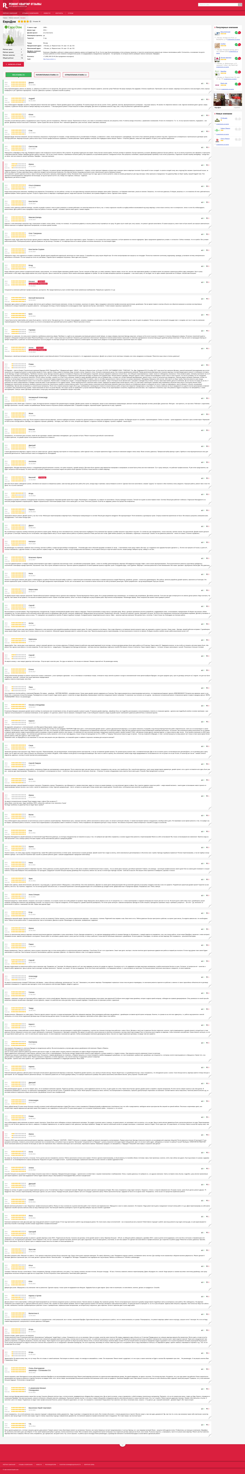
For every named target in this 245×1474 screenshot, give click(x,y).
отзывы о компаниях (30, 13)
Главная (5, 18)
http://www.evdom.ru (49, 59)
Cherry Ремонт (225, 138)
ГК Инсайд (224, 118)
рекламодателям (50, 1464)
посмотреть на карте (233, 39)
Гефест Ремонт (225, 128)
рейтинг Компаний (10, 13)
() (18, 74)
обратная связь (89, 1464)
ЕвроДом (223, 71)
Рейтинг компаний (14, 18)
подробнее (237, 107)
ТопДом (223, 44)
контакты (59, 13)
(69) (47, 74)
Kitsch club (224, 83)
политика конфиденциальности (70, 1464)
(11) (76, 74)
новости (47, 13)
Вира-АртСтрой (225, 32)
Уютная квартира (226, 57)
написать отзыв (13, 64)
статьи (70, 13)
